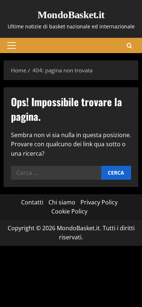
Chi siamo (61, 202)
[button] (11, 45)
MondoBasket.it (71, 14)
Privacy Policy (99, 202)
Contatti (32, 202)
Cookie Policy (69, 211)
